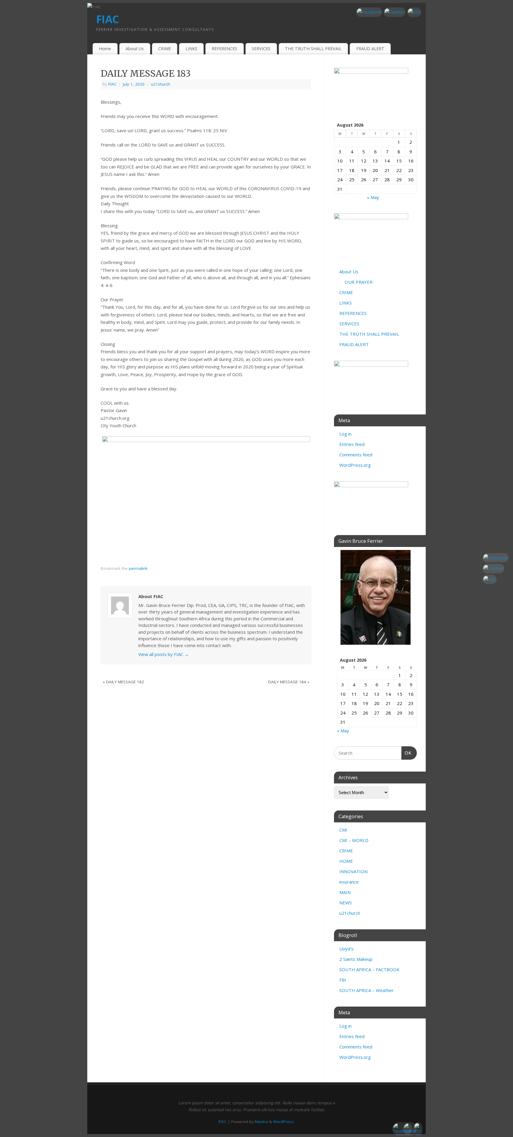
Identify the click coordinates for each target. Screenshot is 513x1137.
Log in (345, 434)
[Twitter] (395, 12)
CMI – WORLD (353, 840)
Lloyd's (346, 949)
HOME (346, 861)
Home (105, 48)
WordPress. (283, 1121)
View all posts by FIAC (163, 654)
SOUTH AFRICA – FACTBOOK (369, 969)
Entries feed (352, 444)
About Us (135, 48)
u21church (160, 84)
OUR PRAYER (359, 282)
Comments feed (355, 455)
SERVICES (261, 48)
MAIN (345, 892)
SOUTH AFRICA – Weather (366, 990)
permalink (138, 568)
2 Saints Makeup (356, 959)
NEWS (345, 903)
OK (406, 753)
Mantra (261, 1121)
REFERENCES (224, 48)
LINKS (191, 48)
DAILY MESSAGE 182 (123, 682)
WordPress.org (355, 465)
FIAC (107, 19)
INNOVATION (353, 871)
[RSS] (414, 12)
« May (373, 197)
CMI (343, 830)
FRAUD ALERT (370, 48)
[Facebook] (369, 12)
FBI (342, 980)
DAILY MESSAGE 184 (288, 682)
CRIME (164, 48)
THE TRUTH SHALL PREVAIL (313, 48)
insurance (349, 882)
